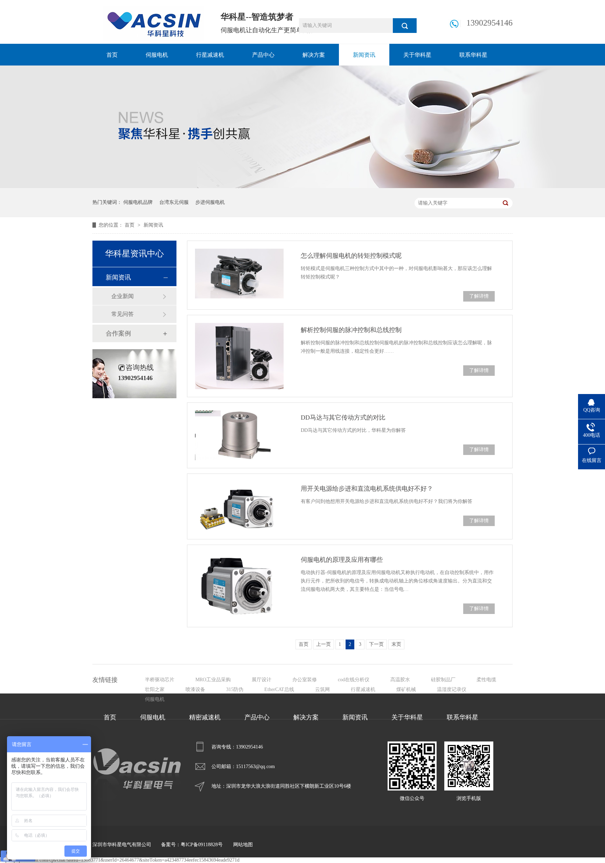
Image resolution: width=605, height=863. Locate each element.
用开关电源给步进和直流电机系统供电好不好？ (367, 488)
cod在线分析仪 (353, 679)
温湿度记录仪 (451, 689)
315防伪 (234, 689)
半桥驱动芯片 (159, 679)
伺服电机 (157, 55)
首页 (112, 55)
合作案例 (118, 333)
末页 (396, 644)
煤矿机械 (406, 689)
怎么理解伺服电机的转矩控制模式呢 (351, 255)
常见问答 (122, 314)
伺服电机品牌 (138, 202)
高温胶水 (400, 679)
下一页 (376, 644)
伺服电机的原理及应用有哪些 (342, 559)
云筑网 (322, 689)
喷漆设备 (195, 689)
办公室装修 (304, 679)
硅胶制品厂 (443, 679)
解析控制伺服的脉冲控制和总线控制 (351, 329)
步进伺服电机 (210, 202)
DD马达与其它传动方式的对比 (343, 417)
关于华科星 (417, 55)
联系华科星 (473, 55)
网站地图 (243, 844)
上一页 (323, 644)
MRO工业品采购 (213, 679)
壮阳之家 (155, 689)
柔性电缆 (486, 679)
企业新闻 (122, 296)
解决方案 (313, 55)
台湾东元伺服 (174, 202)
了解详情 (479, 296)
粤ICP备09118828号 (202, 844)
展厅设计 (261, 679)
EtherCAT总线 (279, 689)
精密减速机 (205, 717)
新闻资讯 (364, 55)
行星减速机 (210, 55)
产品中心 (263, 55)
